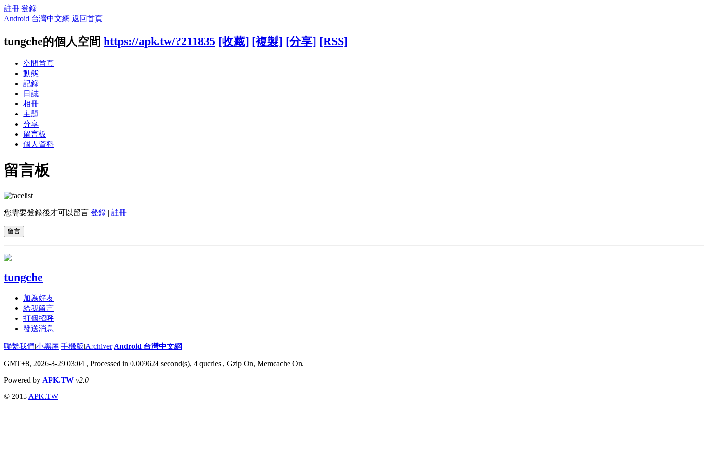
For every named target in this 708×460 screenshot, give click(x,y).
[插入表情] (18, 196)
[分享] (301, 41)
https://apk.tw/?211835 (159, 41)
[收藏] (233, 41)
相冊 (31, 104)
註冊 (11, 8)
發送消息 (38, 328)
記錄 (31, 83)
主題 (31, 114)
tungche (23, 277)
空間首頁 (38, 63)
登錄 (29, 8)
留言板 (34, 134)
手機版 (72, 346)
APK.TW (58, 380)
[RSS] (333, 41)
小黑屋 (47, 346)
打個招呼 (38, 318)
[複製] (267, 41)
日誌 (31, 93)
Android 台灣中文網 (37, 18)
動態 (31, 73)
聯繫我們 (19, 346)
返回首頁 (87, 18)
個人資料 (38, 144)
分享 (31, 124)
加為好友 (38, 298)
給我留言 (38, 308)
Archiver (98, 346)
